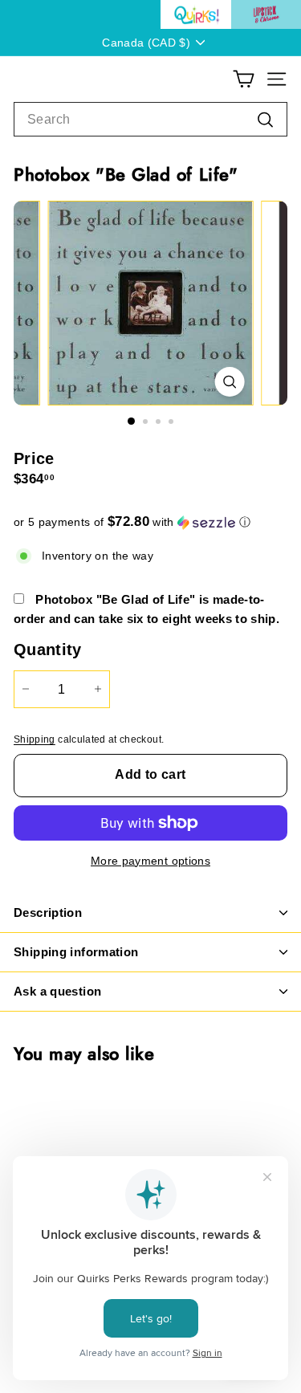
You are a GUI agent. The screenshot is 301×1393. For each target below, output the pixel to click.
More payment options (150, 860)
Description (48, 912)
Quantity (48, 649)
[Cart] (243, 79)
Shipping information (76, 952)
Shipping (34, 739)
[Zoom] (229, 382)
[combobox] (150, 119)
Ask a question (57, 991)
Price (34, 458)
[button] (150, 522)
